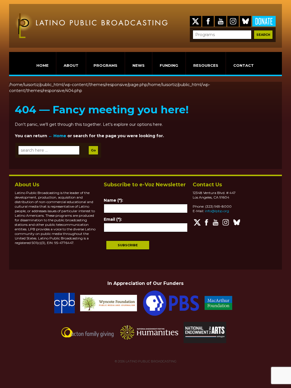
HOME (42, 65)
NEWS (138, 65)
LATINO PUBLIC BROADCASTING (150, 361)
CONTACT (243, 65)
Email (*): (113, 219)
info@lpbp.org (217, 211)
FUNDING (169, 65)
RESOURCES (205, 65)
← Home (57, 135)
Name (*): (113, 200)
